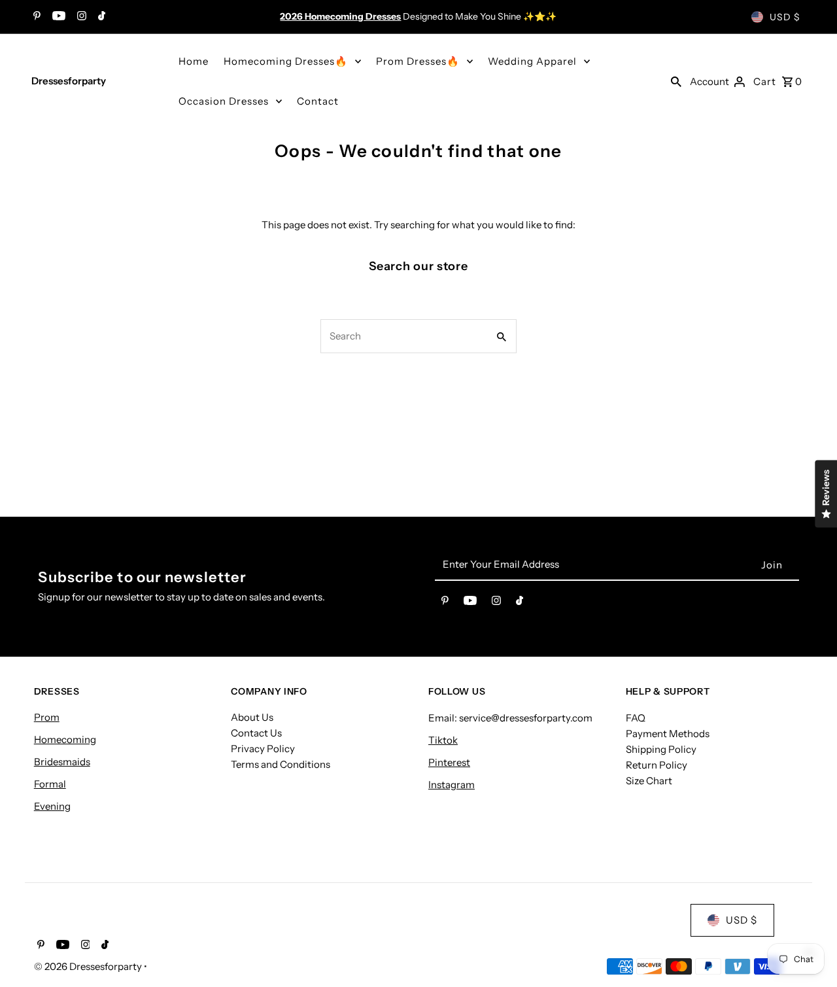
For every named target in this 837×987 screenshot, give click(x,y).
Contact (318, 101)
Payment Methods (667, 733)
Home (194, 61)
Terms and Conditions (280, 764)
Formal (50, 784)
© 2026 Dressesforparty (89, 966)
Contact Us (256, 733)
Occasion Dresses (224, 101)
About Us (252, 717)
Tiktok (443, 739)
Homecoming (65, 739)
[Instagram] (80, 17)
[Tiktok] (100, 17)
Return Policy (656, 764)
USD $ (785, 17)
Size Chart (649, 780)
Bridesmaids (62, 761)
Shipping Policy (661, 748)
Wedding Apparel (532, 61)
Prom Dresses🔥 (418, 61)
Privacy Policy (263, 748)
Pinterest (449, 761)
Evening (52, 806)
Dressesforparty (68, 81)
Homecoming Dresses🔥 (286, 61)
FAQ (635, 717)
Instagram (451, 784)
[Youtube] (57, 17)
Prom (47, 717)
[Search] (676, 81)
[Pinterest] (35, 17)
